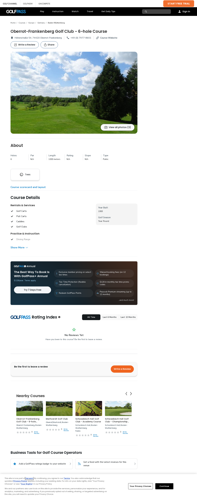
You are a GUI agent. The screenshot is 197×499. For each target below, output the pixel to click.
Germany (41, 23)
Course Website (108, 37)
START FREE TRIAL (179, 3)
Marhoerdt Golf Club (57, 418)
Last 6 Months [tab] (110, 317)
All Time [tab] (91, 317)
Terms (67, 478)
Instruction (57, 11)
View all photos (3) (120, 127)
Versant (29, 478)
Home (13, 23)
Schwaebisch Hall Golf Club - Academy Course (88, 420)
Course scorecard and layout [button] (28, 187)
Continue (164, 486)
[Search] (146, 11)
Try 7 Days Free (32, 290)
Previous (126, 393)
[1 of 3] (74, 93)
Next (131, 393)
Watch (75, 11)
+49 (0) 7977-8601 (81, 37)
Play (42, 11)
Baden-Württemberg (56, 23)
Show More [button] (18, 247)
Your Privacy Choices (140, 486)
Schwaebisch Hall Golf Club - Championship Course (117, 421)
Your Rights (26, 484)
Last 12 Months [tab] (128, 317)
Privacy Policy (20, 481)
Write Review (36, 432)
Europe (31, 23)
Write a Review (122, 369)
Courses (22, 23)
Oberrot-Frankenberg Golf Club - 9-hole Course (27, 421)
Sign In (186, 11)
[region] (98, 486)
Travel (90, 11)
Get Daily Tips (108, 11)
